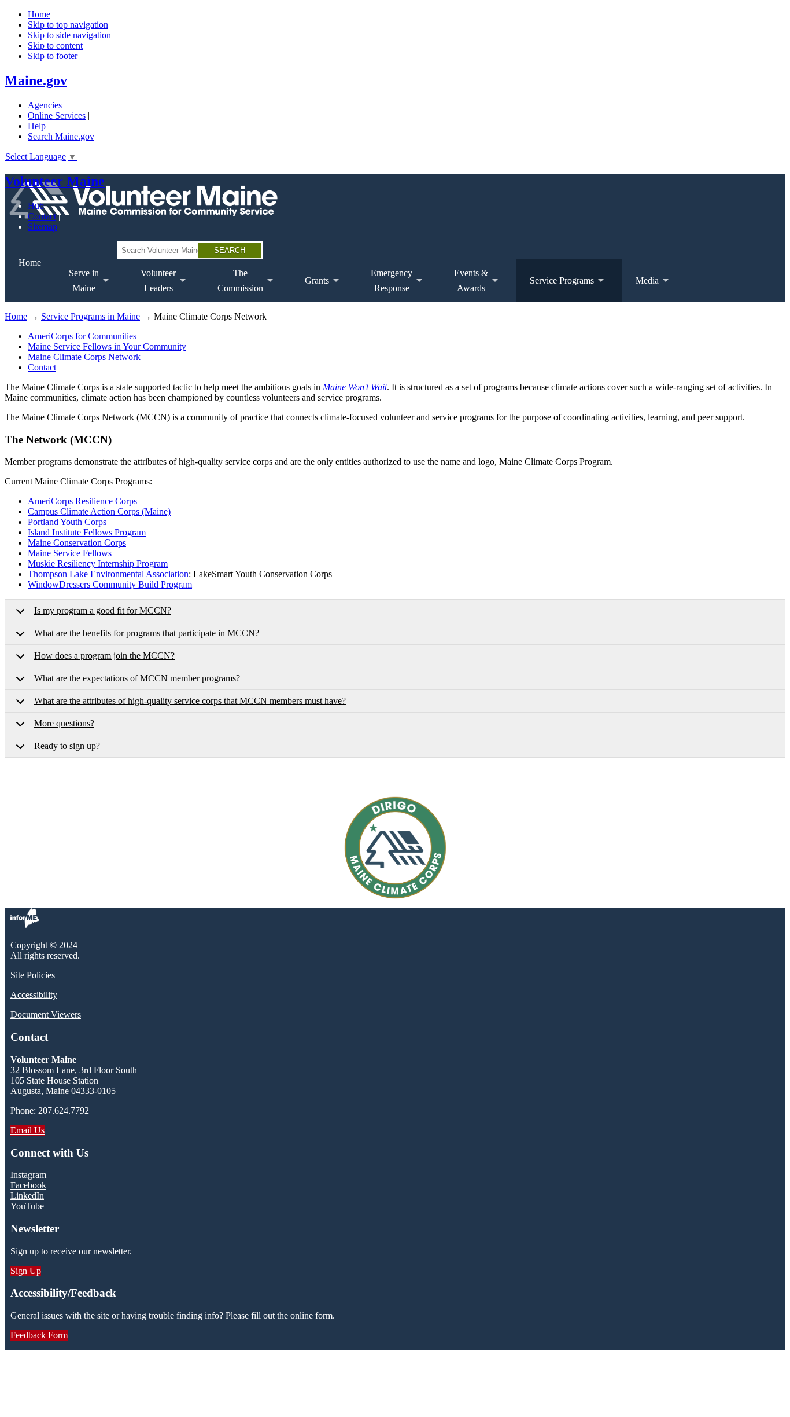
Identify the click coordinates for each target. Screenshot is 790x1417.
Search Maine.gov (61, 136)
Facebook (28, 1185)
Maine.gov (36, 80)
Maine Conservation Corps (77, 543)
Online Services (57, 115)
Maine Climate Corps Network (84, 357)
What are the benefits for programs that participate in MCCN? (146, 633)
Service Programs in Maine (90, 316)
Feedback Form (39, 1335)
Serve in (77, 285)
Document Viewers (45, 1014)
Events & (464, 285)
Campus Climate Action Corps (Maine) (99, 511)
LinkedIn (27, 1196)
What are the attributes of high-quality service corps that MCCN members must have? (190, 701)
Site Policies (32, 975)
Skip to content (55, 45)
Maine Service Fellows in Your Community (107, 346)
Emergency (384, 285)
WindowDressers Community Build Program (110, 584)
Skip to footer (52, 56)
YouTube (27, 1206)
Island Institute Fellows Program (87, 532)
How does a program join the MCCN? (104, 655)
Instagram (28, 1175)
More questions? (64, 723)
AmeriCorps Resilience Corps (82, 501)
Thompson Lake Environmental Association (108, 574)
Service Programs (555, 289)
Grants (310, 289)
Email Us (27, 1130)
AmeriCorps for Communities (82, 336)
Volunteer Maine (55, 181)
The (233, 285)
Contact (42, 216)
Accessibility (33, 995)
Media (640, 289)
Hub (36, 206)
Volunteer (151, 285)
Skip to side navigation (69, 35)
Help (37, 126)
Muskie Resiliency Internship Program (98, 563)
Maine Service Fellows (70, 553)
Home (39, 14)
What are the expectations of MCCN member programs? (137, 678)
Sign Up (25, 1271)
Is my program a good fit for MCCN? (102, 610)
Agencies (45, 105)
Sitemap (42, 227)
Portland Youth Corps (67, 522)
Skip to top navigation (68, 25)
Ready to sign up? (67, 746)
